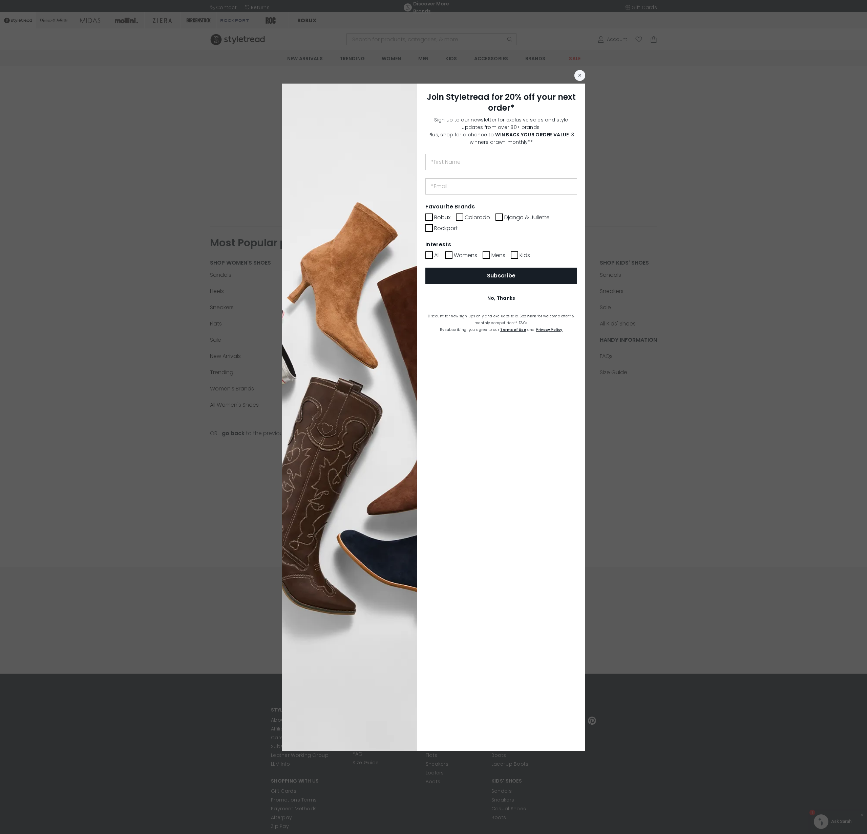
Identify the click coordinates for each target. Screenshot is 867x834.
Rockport (446, 228)
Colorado (477, 217)
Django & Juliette (527, 217)
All (437, 255)
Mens (498, 255)
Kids (525, 255)
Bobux (442, 217)
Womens (465, 255)
